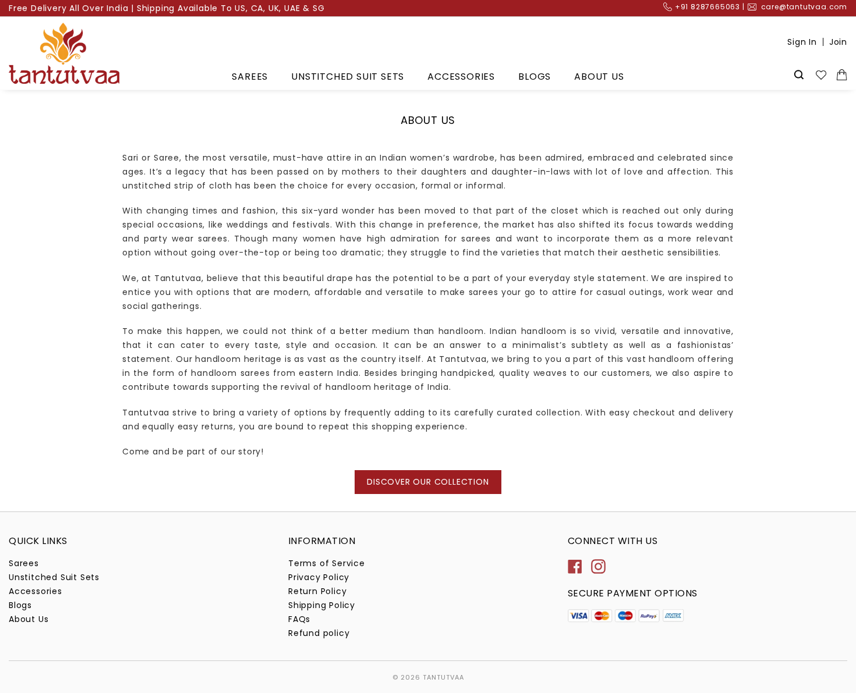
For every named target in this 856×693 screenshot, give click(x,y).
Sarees (250, 76)
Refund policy (318, 633)
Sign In (802, 42)
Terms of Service (326, 563)
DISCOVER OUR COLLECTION (428, 482)
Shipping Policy (321, 605)
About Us (599, 76)
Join (838, 42)
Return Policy (317, 591)
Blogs (534, 76)
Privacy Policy (318, 577)
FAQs (299, 619)
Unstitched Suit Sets (347, 76)
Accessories (461, 76)
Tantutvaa (443, 677)
